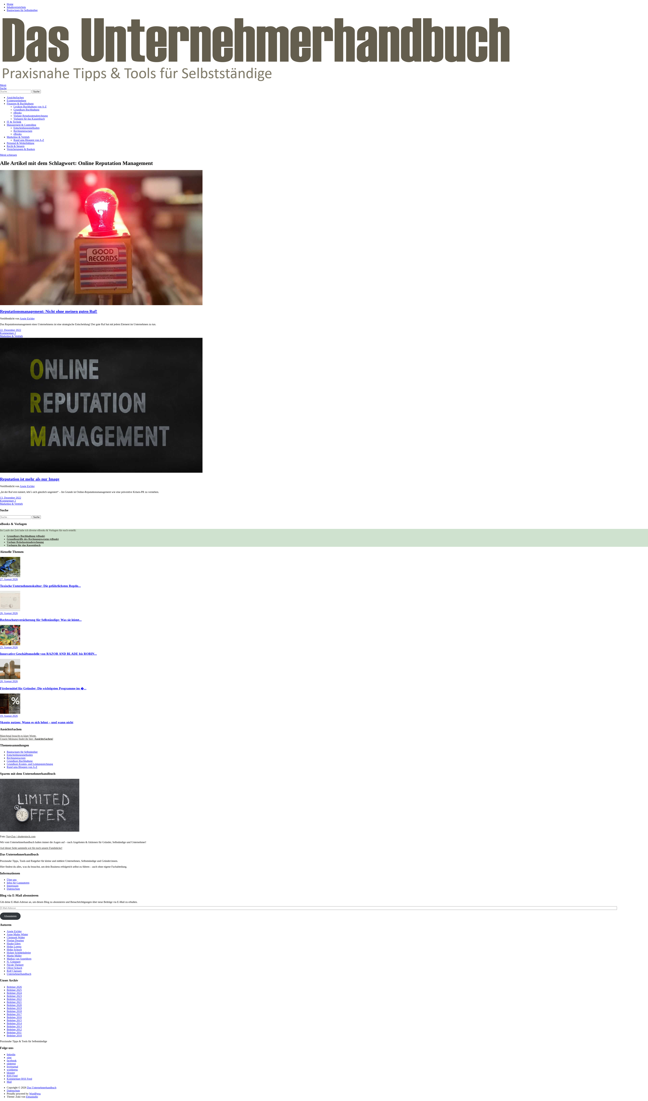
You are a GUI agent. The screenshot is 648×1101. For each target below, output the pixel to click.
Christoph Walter (16, 937)
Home (10, 4)
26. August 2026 (9, 613)
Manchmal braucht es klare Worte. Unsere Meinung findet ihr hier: (26, 737)
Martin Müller (14, 955)
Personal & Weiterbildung (20, 143)
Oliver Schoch (14, 967)
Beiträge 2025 (14, 990)
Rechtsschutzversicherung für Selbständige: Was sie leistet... (41, 620)
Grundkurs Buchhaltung (26, 109)
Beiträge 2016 (14, 1017)
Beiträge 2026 (14, 986)
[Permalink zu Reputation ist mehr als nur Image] (101, 471)
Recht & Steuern (15, 146)
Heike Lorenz (14, 946)
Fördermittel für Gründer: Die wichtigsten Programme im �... (43, 688)
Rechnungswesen (23, 131)
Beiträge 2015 (14, 1020)
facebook (12, 1060)
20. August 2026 (9, 681)
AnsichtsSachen (15, 97)
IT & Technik (14, 121)
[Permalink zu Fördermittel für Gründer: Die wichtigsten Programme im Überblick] (10, 678)
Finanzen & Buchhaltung (20, 103)
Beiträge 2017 (14, 1014)
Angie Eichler (27, 318)
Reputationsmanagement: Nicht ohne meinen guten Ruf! (48, 311)
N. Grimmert (13, 961)
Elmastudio (32, 1096)
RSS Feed (12, 1075)
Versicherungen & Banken (21, 149)
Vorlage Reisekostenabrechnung (31, 115)
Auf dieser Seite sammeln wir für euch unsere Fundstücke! (31, 848)
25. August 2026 (9, 647)
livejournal (12, 1066)
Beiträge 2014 (14, 1023)
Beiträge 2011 (14, 1032)
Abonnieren (10, 916)
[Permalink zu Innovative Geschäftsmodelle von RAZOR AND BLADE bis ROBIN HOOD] (10, 644)
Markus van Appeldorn (19, 958)
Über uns (12, 879)
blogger (11, 1072)
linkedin (11, 1054)
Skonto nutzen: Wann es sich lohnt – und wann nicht (36, 722)
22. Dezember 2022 (10, 330)
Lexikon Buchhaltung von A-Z (30, 106)
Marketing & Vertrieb (18, 137)
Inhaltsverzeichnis (16, 7)
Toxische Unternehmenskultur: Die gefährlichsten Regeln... (40, 586)
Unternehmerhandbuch (19, 973)
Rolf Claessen (14, 970)
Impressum (12, 885)
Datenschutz (13, 888)
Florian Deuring (15, 940)
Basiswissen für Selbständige (22, 10)
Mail (9, 1081)
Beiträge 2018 (14, 1011)
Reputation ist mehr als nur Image (29, 479)
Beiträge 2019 (14, 1008)
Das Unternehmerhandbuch (41, 1087)
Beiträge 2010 (14, 1035)
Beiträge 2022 (14, 999)
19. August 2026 (9, 715)
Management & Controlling (21, 124)
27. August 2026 (9, 579)
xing (9, 1057)
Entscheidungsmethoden (26, 127)
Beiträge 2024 (14, 993)
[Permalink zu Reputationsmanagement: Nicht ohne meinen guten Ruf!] (101, 304)
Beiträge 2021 (14, 1002)
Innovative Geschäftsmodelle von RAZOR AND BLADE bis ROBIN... (48, 654)
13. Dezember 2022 (10, 497)
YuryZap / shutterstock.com (20, 836)
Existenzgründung (16, 100)
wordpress (12, 1069)
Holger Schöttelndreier (19, 952)
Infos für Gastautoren (18, 882)
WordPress (35, 1093)
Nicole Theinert (15, 964)
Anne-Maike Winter (17, 934)
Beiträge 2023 (14, 996)
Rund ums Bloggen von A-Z (29, 140)
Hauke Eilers (14, 943)
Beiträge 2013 (14, 1026)
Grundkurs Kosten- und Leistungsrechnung (30, 764)
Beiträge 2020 (14, 1005)
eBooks (18, 112)
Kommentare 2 (8, 333)
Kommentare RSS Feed (19, 1078)
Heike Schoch (14, 949)
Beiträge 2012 (14, 1029)
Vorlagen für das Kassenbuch (29, 118)
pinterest (11, 1063)
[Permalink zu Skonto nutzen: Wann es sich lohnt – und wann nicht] (10, 712)
